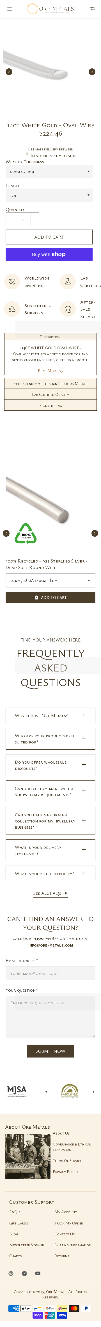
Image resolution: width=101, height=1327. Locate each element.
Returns (61, 1255)
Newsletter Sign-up (26, 1244)
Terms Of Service (67, 1160)
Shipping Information (72, 1244)
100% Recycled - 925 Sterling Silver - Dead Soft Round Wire (47, 563)
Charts (15, 1255)
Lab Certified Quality (50, 394)
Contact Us (64, 1234)
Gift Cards (18, 1223)
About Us (61, 1133)
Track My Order (68, 1223)
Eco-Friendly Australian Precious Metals (50, 383)
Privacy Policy (65, 1171)
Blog (13, 1234)
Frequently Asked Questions (51, 667)
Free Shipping (50, 405)
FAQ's (14, 1211)
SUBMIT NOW (50, 1051)
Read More (48, 370)
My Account (65, 1211)
